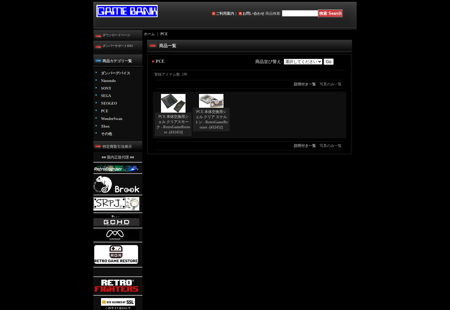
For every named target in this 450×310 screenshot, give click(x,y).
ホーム (149, 34)
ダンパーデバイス (115, 73)
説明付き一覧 (305, 84)
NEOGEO (109, 103)
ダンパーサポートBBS (118, 45)
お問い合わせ (253, 13)
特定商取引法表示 (117, 146)
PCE (104, 111)
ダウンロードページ (116, 35)
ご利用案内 (225, 13)
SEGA (106, 96)
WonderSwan (111, 119)
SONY (106, 88)
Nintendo (108, 81)
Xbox (105, 126)
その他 (106, 134)
